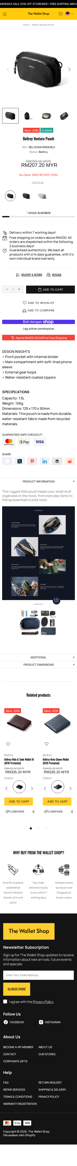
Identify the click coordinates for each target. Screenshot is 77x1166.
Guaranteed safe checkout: (22, 435)
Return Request (50, 1082)
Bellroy (43, 152)
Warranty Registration (20, 1104)
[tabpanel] (19, 765)
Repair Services (14, 1089)
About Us (45, 1047)
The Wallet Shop (38, 14)
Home (26, 24)
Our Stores (46, 1054)
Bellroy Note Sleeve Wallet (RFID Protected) (56, 761)
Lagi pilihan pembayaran (38, 328)
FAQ (6, 1082)
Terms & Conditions (17, 1097)
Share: (7, 454)
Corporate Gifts (15, 1061)
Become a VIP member (18, 1047)
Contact (9, 1054)
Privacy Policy (43, 1002)
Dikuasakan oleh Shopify (19, 1135)
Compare (17, 811)
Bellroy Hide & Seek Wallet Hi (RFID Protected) (19, 761)
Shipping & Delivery (52, 1089)
